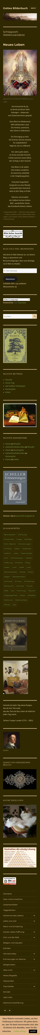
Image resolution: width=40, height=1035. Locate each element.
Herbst (29, 558)
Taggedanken (9, 910)
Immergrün (10, 389)
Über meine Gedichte (12, 899)
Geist (19, 214)
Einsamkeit (9, 539)
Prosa (30, 572)
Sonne (29, 586)
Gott (33, 214)
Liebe (21, 567)
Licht (14, 567)
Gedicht (14, 214)
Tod (12, 591)
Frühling (8, 549)
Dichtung (22, 535)
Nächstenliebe (10, 572)
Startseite (7, 894)
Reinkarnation (19, 577)
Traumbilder (8, 986)
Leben (5, 217)
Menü (33, 8)
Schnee (18, 581)
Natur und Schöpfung (13, 926)
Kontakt (6, 992)
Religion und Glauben (13, 943)
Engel (19, 539)
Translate (22, 303)
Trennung (21, 591)
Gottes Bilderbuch (15, 8)
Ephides (28, 539)
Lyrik (10, 217)
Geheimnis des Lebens (27, 212)
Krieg (27, 563)
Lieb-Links (7, 997)
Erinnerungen (24, 544)
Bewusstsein (9, 535)
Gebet (8, 392)
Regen (7, 577)
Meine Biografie (10, 975)
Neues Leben (13, 44)
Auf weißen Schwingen (15, 386)
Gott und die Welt (11, 937)
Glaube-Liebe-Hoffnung (13, 932)
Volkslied (31, 595)
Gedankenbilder (10, 905)
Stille (6, 591)
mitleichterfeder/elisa (15, 447)
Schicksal (8, 581)
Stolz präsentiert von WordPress (14, 1019)
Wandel (8, 380)
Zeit (14, 605)
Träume (31, 591)
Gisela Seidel (26, 214)
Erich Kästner (10, 544)
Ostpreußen (8, 981)
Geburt (7, 214)
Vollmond (8, 600)
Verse (20, 217)
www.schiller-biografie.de (25, 516)
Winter (7, 605)
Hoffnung (8, 563)
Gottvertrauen (17, 558)
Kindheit (19, 563)
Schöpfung (29, 581)
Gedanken (27, 549)
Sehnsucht (9, 586)
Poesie (15, 217)
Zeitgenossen (9, 965)
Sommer (20, 586)
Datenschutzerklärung (13, 1003)
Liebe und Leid (9, 921)
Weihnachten (21, 600)
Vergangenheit (10, 595)
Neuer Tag (9, 383)
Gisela (8, 444)
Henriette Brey (9, 954)
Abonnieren (10, 279)
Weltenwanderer (29, 217)
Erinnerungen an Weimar (14, 959)
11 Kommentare (8, 219)
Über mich (8, 970)
